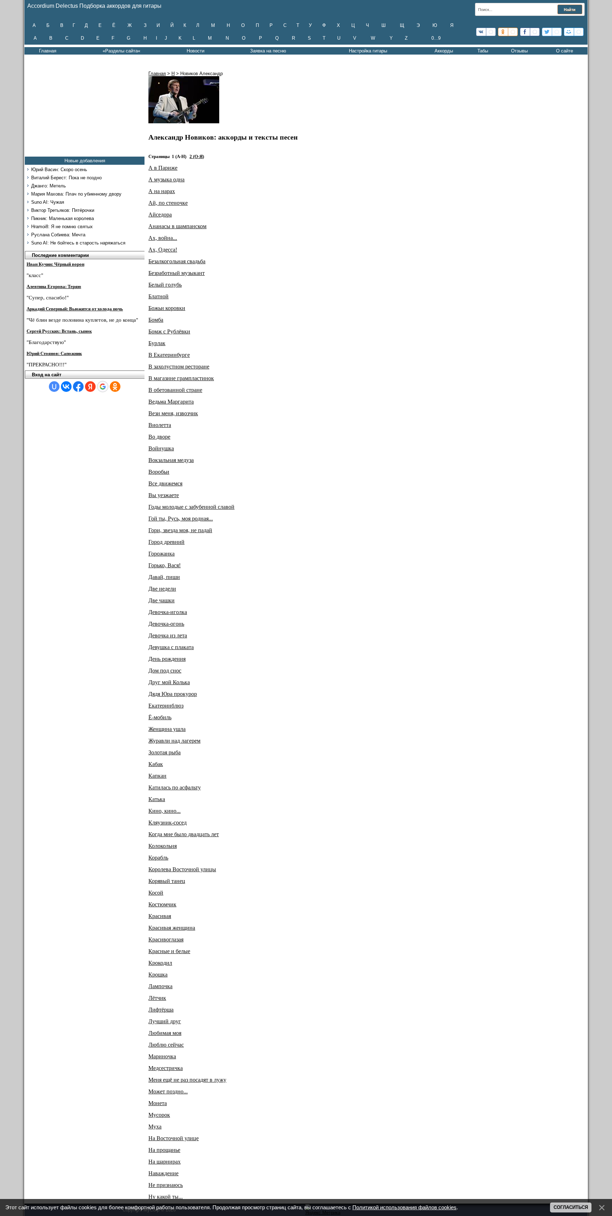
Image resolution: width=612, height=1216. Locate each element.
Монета (157, 1103)
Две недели (162, 589)
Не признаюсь (165, 1185)
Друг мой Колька (169, 682)
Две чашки (161, 600)
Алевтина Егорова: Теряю (54, 286)
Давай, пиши (164, 577)
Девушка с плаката (171, 647)
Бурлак (156, 343)
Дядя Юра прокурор (172, 694)
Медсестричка (165, 1068)
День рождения (167, 659)
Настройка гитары (368, 51)
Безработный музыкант (176, 273)
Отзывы (519, 51)
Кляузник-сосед (167, 823)
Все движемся (165, 483)
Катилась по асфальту (174, 787)
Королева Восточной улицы (182, 869)
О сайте (564, 51)
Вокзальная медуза (171, 460)
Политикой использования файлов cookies (404, 1207)
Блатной (158, 296)
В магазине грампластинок (181, 378)
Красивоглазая (165, 939)
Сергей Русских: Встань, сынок (59, 331)
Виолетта (159, 425)
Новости (195, 51)
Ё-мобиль (159, 717)
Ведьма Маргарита (171, 402)
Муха (155, 1127)
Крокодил (160, 963)
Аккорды (444, 51)
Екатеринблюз (165, 706)
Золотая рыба (164, 752)
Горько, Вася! (164, 565)
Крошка (158, 975)
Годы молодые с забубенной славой (191, 507)
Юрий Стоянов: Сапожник (54, 353)
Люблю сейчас (166, 1045)
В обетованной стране (175, 390)
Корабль (158, 858)
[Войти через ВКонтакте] (66, 386)
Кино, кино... (164, 811)
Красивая (159, 916)
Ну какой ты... (165, 1197)
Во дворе (159, 437)
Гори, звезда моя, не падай (180, 530)
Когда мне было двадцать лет (183, 834)
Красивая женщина (171, 928)
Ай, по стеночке (168, 203)
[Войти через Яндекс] (90, 386)
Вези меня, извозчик (173, 413)
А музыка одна (166, 179)
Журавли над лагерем (174, 741)
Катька (156, 799)
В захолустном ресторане (178, 367)
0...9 (436, 38)
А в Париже (162, 168)
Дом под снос (164, 671)
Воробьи (158, 472)
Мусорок (159, 1115)
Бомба (155, 320)
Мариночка (162, 1056)
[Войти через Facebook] (78, 386)
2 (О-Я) (196, 156)
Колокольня (162, 846)
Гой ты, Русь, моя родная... (180, 519)
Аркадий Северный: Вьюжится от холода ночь (75, 308)
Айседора (160, 215)
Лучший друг (164, 1021)
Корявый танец (166, 881)
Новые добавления (84, 160)
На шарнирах (164, 1162)
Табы (482, 51)
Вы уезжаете (163, 495)
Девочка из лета (167, 635)
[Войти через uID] (54, 386)
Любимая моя (164, 1033)
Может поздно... (168, 1091)
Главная (47, 51)
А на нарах (161, 191)
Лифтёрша (161, 1010)
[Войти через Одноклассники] (115, 386)
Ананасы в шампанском (177, 226)
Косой (155, 893)
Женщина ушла (167, 729)
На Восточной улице (173, 1138)
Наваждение (163, 1173)
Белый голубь (165, 285)
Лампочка (160, 986)
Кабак (155, 764)
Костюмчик (162, 904)
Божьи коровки (166, 308)
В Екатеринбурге (169, 355)
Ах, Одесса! (162, 250)
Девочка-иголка (167, 612)
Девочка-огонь (166, 624)
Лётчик (157, 998)
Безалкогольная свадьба (176, 261)
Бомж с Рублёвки (169, 331)
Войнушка (161, 448)
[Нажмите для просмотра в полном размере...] (183, 121)
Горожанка (161, 554)
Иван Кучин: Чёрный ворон (55, 264)
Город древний (166, 542)
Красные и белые (169, 951)
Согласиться (571, 1207)
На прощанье (164, 1150)
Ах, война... (162, 238)
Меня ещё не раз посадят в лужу (187, 1080)
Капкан (157, 776)
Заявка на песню (268, 51)
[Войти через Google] (102, 386)
